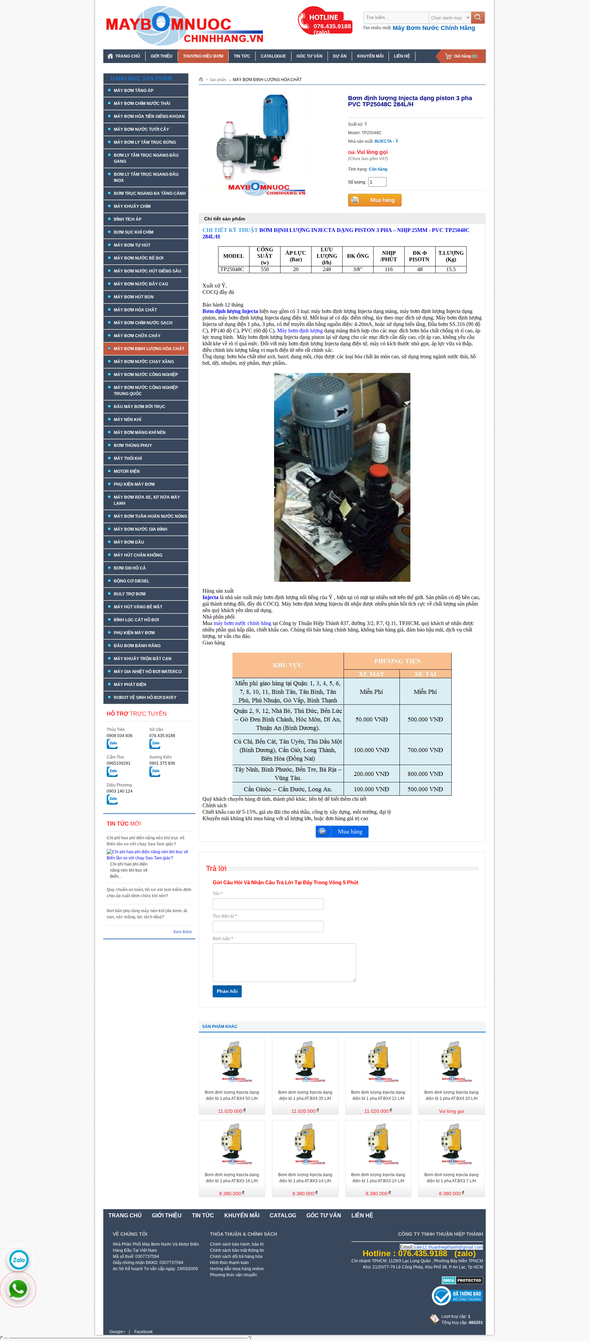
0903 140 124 (120, 791)
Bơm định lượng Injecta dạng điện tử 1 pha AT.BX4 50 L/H (232, 1095)
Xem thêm (182, 932)
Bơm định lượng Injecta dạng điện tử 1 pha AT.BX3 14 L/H (305, 1177)
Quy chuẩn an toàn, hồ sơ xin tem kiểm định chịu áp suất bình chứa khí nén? (149, 892)
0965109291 (119, 763)
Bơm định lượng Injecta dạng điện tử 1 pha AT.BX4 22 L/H (378, 1095)
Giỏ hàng (465, 56)
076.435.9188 (162, 735)
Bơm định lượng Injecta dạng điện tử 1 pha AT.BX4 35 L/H (305, 1095)
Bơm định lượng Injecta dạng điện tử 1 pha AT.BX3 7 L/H (451, 1177)
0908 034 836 (120, 735)
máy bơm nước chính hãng (242, 623)
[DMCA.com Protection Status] (462, 1283)
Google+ (117, 1331)
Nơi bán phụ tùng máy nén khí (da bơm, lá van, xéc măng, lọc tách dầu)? (147, 913)
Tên (218, 893)
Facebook (143, 1331)
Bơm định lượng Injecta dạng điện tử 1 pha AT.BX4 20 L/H (451, 1095)
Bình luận (223, 938)
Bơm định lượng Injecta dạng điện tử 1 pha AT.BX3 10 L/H (378, 1177)
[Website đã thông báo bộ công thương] (457, 1304)
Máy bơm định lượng (300, 330)
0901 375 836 (162, 763)
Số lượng (356, 182)
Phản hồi (227, 991)
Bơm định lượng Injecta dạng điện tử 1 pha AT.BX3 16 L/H (232, 1177)
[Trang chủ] (203, 79)
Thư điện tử (225, 916)
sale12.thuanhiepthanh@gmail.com (448, 1247)
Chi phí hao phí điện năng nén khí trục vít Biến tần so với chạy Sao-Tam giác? (145, 841)
